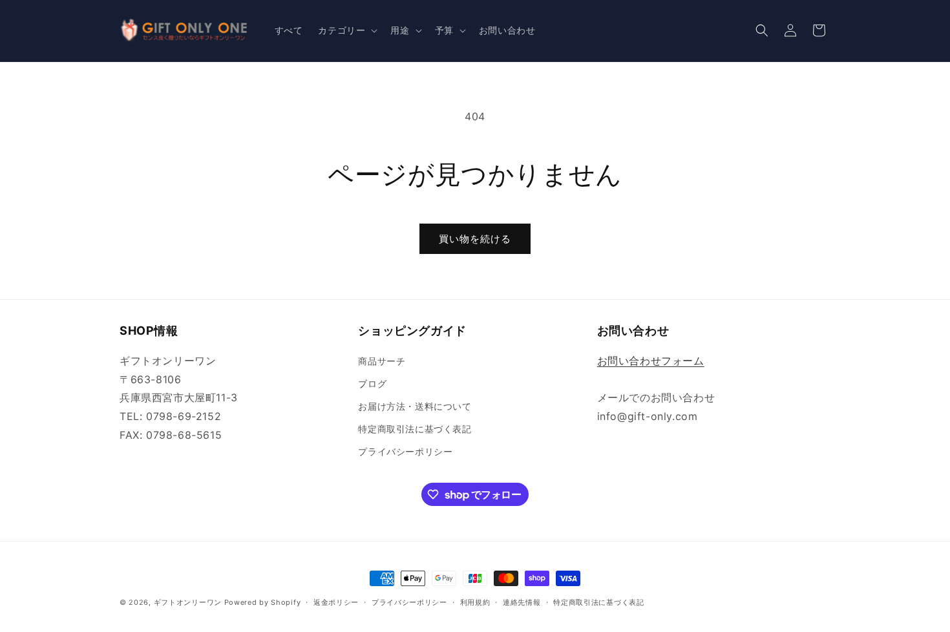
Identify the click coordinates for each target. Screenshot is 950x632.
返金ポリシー (336, 602)
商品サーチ (381, 360)
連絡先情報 (522, 602)
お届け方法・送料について (414, 406)
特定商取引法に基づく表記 (414, 428)
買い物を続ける (475, 239)
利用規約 (475, 602)
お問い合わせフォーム (650, 360)
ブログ (372, 383)
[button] (346, 30)
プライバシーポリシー (405, 451)
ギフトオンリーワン (188, 602)
